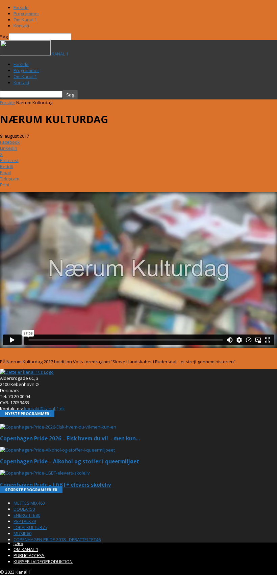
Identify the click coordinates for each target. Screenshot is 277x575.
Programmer (26, 13)
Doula (24, 509)
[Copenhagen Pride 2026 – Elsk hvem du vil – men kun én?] (58, 427)
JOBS (18, 543)
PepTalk (25, 521)
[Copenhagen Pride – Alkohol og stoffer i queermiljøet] (57, 450)
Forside (21, 7)
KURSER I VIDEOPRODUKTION (43, 561)
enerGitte (27, 515)
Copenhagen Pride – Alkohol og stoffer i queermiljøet (69, 461)
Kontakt (21, 26)
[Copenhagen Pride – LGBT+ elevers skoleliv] (45, 473)
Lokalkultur (30, 527)
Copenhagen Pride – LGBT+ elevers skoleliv (55, 484)
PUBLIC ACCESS (29, 555)
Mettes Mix (29, 503)
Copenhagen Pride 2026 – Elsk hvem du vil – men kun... (70, 438)
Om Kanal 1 (25, 20)
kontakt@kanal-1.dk (44, 409)
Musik (22, 533)
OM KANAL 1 (26, 549)
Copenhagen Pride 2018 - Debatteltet (57, 539)
